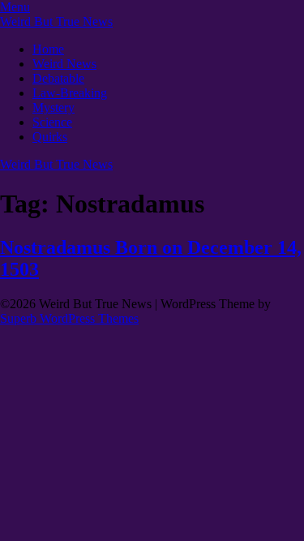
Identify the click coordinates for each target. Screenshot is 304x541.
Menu (15, 7)
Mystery (53, 107)
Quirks (49, 137)
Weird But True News (56, 21)
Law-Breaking (69, 93)
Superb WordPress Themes (69, 318)
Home (48, 49)
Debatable (58, 78)
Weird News (64, 64)
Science (52, 122)
